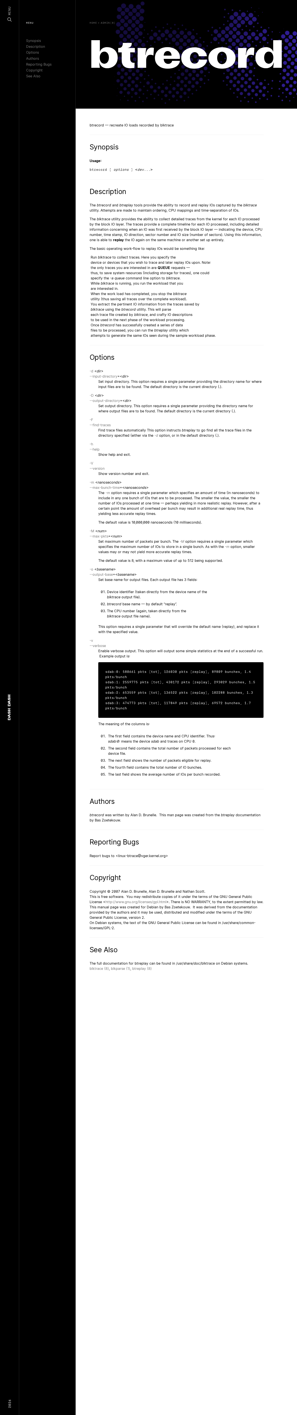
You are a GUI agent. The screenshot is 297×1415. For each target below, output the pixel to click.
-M (92, 531)
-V (91, 463)
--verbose (98, 646)
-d (91, 371)
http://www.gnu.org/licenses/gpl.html (135, 902)
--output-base (101, 574)
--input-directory (103, 376)
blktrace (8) (99, 968)
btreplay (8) (142, 968)
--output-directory (105, 400)
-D (92, 395)
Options (32, 52)
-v (91, 640)
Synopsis (33, 40)
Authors (32, 58)
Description (35, 46)
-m (92, 482)
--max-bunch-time (105, 487)
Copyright (34, 70)
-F (91, 420)
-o (91, 569)
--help (95, 449)
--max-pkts (99, 536)
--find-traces (100, 425)
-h (91, 444)
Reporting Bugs (39, 64)
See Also (33, 76)
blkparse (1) (120, 968)
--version (97, 468)
